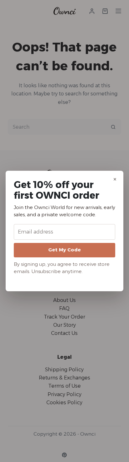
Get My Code (64, 250)
